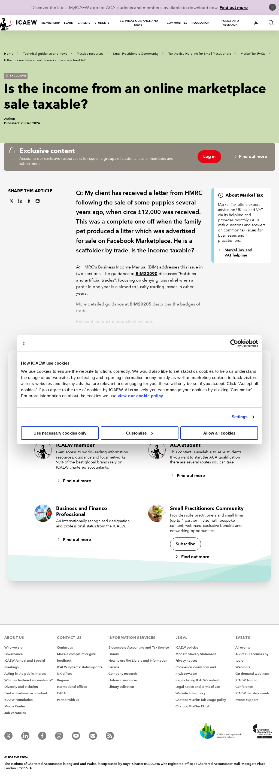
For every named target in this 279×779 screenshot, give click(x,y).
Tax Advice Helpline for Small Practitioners (199, 54)
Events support (246, 700)
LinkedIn (20, 201)
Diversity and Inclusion (21, 687)
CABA (61, 693)
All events (242, 647)
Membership (50, 23)
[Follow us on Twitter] (8, 736)
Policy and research (230, 22)
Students (102, 23)
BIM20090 (146, 273)
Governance (13, 654)
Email (37, 201)
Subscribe (185, 543)
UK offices (64, 673)
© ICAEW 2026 (16, 757)
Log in (209, 156)
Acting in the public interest (25, 673)
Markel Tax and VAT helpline (238, 253)
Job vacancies (15, 713)
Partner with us (68, 700)
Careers (84, 23)
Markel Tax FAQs (253, 54)
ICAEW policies (186, 647)
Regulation (201, 23)
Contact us (65, 647)
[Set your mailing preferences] (93, 736)
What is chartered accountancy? (28, 680)
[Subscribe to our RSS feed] (110, 736)
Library (113, 654)
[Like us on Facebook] (42, 736)
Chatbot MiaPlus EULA (192, 706)
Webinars (242, 667)
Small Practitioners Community (136, 54)
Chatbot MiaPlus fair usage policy (200, 700)
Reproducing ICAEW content (197, 680)
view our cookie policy (140, 395)
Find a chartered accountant (25, 693)
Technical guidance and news (138, 22)
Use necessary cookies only (60, 433)
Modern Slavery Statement (195, 654)
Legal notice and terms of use (197, 687)
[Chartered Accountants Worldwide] (261, 731)
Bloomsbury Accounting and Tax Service (138, 647)
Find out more (234, 7)
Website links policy (190, 693)
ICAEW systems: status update (79, 667)
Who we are (13, 647)
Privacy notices (186, 660)
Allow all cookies (219, 433)
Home (8, 54)
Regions (63, 680)
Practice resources (90, 54)
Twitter (11, 201)
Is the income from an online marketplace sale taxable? (45, 60)
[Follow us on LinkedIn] (25, 736)
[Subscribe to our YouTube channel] (76, 736)
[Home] (18, 22)
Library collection (121, 687)
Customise (136, 433)
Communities (177, 23)
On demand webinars (252, 673)
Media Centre (14, 706)
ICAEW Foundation (18, 700)
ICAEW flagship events (252, 693)
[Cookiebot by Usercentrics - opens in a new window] (234, 343)
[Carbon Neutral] (220, 731)
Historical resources (122, 680)
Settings (240, 416)
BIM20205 (140, 304)
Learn (68, 23)
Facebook (29, 201)
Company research (122, 673)
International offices (72, 687)
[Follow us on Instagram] (59, 736)
